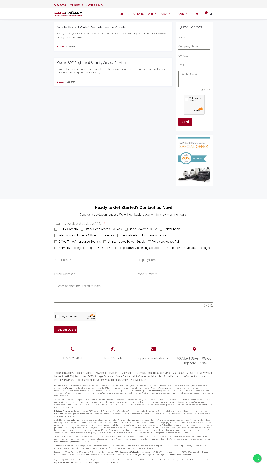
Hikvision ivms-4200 (165, 372)
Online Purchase (161, 13)
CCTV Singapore (178, 402)
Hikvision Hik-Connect (119, 372)
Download (100, 372)
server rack (60, 446)
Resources (80, 376)
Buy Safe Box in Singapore (170, 460)
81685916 (77, 4)
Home (120, 13)
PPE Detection (138, 379)
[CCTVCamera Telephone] (72, 349)
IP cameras (175, 414)
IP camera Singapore (158, 388)
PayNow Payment (64, 379)
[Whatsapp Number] (113, 349)
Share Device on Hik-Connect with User (185, 376)
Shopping (60, 47)
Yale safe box (175, 455)
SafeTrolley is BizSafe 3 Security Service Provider (92, 27)
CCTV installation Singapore (139, 452)
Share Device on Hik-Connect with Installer (139, 376)
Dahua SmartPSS (63, 376)
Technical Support (64, 372)
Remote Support (84, 372)
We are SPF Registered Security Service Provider (91, 63)
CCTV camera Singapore (156, 391)
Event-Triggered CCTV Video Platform (103, 462)
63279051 (62, 4)
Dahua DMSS (185, 372)
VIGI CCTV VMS (202, 372)
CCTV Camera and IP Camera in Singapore (143, 460)
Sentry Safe (63, 442)
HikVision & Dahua (61, 414)
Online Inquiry (95, 4)
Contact (184, 13)
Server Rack (186, 455)
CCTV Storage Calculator (101, 376)
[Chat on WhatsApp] (257, 458)
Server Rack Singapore (191, 460)
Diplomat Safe (74, 442)
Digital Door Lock (82, 455)
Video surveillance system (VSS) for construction (102, 379)
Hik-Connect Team (143, 372)
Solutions (136, 13)
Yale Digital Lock (139, 455)
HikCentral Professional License (75, 462)
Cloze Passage (108, 455)
